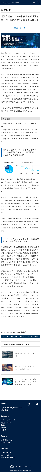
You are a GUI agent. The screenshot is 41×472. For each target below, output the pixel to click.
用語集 (3, 427)
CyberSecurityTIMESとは (11, 407)
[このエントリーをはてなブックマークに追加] (11, 336)
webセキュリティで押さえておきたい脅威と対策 (25, 367)
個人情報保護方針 (8, 457)
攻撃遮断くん (6, 440)
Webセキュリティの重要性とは (25, 354)
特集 (3, 425)
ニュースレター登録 (30, 336)
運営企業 (4, 410)
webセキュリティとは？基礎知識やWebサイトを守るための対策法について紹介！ (25, 381)
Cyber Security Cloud (22, 470)
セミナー (4, 430)
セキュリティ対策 (8, 420)
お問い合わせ (6, 452)
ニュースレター (7, 455)
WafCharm (5, 442)
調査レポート (20, 27)
